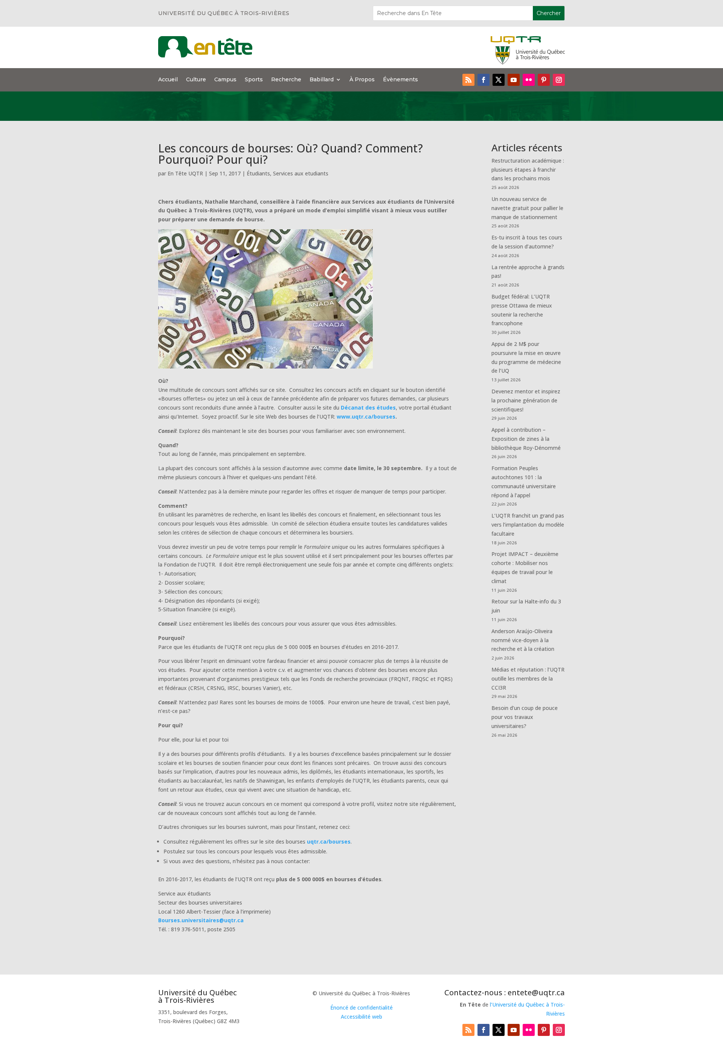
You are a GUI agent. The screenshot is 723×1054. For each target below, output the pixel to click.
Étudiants (258, 173)
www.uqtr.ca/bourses (366, 416)
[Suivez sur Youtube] (514, 80)
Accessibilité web (361, 1016)
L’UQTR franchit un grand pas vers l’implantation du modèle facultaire (527, 524)
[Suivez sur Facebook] (483, 80)
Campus (225, 80)
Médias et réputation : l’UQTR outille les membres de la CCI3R (527, 678)
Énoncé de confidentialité (361, 1007)
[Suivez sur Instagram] (559, 80)
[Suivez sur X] (499, 80)
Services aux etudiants (300, 173)
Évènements (400, 80)
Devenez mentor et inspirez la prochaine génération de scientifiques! (525, 400)
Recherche (286, 80)
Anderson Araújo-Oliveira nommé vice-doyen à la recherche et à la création (522, 640)
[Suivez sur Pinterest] (544, 80)
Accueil (168, 80)
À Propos (362, 80)
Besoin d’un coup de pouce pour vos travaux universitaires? (524, 717)
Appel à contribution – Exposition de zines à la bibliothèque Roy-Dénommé (526, 438)
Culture (196, 80)
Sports (254, 80)
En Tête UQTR (185, 173)
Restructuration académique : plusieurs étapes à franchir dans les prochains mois (527, 169)
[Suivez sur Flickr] (529, 80)
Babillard (322, 80)
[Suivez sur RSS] (468, 80)
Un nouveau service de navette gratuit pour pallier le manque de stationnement (527, 208)
